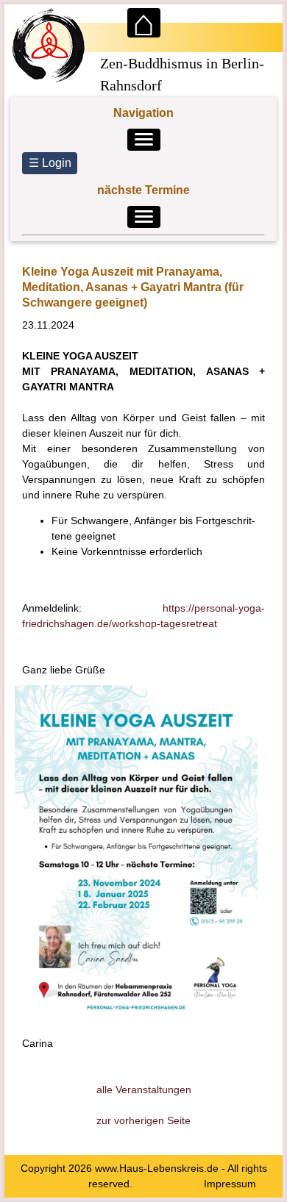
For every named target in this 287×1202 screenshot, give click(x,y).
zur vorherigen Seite (143, 1120)
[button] (143, 140)
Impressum (230, 1184)
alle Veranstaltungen (143, 1089)
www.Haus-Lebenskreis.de (157, 1168)
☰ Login (50, 163)
